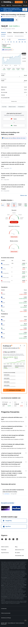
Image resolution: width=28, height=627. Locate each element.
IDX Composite (5, 402)
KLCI (15, 402)
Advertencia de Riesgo (6, 617)
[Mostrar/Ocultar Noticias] (9, 39)
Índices (3, 5)
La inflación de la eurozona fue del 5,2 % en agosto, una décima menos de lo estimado (13, 145)
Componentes (10, 36)
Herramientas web (19, 555)
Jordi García (6, 493)
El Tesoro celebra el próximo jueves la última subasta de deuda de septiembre (13, 154)
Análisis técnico (6, 200)
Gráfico (9, 32)
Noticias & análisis (18, 32)
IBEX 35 (9, 5)
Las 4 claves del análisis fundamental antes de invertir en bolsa (13, 490)
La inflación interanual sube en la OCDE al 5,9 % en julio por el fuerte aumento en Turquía (13, 187)
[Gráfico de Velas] (2, 39)
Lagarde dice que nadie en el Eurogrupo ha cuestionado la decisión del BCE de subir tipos (13, 164)
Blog (16, 546)
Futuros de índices (17, 5)
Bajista (15, 119)
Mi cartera (17, 552)
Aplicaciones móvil (19, 549)
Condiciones (4, 608)
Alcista (15, 125)
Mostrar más (14, 101)
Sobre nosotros (5, 546)
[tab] (8, 205)
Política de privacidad (5, 613)
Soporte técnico (5, 552)
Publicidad (3, 549)
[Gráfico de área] (4, 39)
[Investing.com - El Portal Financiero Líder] (8, 2)
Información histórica (19, 36)
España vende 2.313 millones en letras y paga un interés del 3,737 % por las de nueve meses (14, 175)
